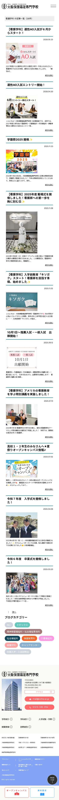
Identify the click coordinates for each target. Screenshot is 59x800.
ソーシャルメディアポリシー (24, 760)
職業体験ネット (6, 764)
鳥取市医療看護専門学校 (9, 752)
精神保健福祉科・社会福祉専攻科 (23, 631)
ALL (9, 625)
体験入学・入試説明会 (18, 652)
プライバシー (5, 759)
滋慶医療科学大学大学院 (47, 737)
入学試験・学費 (45, 719)
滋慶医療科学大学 (23, 737)
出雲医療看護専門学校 (47, 747)
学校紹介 (5, 719)
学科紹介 (24, 719)
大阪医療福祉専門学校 (8, 742)
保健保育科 (29, 638)
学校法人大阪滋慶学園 (8, 737)
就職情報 (5, 726)
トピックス (22, 625)
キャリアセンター (30, 645)
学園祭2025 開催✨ (20, 139)
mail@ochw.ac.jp (41, 699)
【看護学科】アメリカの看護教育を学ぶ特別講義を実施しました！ (28, 392)
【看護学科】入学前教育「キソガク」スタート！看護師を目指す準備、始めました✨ (28, 278)
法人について (5, 770)
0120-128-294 (40, 707)
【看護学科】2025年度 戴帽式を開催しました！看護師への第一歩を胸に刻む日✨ (29, 198)
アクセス (39, 692)
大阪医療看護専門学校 (8, 747)
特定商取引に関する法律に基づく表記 (24, 765)
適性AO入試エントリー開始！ (26, 85)
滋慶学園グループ (23, 770)
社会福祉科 (12, 638)
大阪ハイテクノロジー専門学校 (26, 742)
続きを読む (49, 75)
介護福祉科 (46, 638)
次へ (14, 612)
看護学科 (11, 645)
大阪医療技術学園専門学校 (48, 742)
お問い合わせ (38, 764)
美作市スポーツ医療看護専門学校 (27, 747)
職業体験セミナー (40, 759)
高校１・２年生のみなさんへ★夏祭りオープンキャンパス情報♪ (28, 448)
